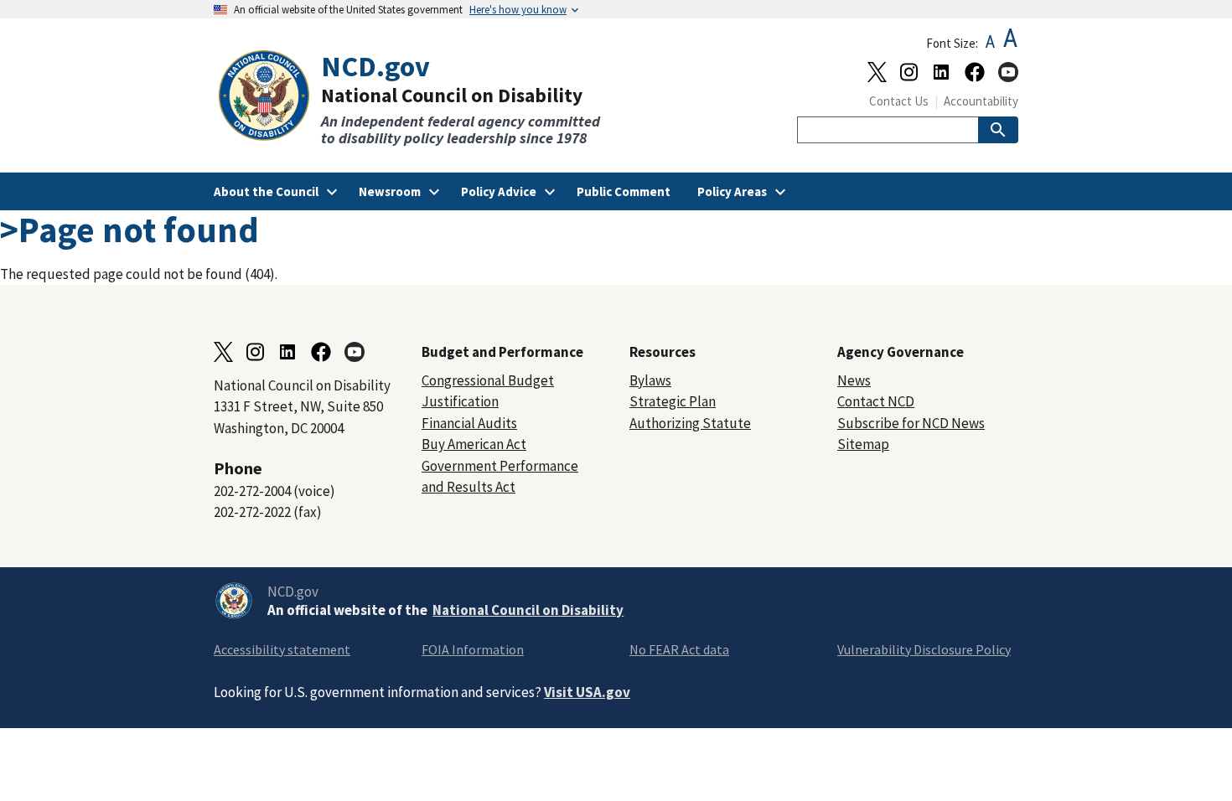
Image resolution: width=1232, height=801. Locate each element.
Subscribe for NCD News (911, 423)
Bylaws (650, 380)
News (854, 380)
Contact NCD (875, 401)
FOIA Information (473, 649)
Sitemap (863, 444)
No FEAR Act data (679, 649)
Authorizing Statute (690, 423)
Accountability (981, 101)
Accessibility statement (282, 649)
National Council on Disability (528, 610)
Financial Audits (469, 423)
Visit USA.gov (587, 692)
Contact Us (899, 101)
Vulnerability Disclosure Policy (924, 649)
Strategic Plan (672, 401)
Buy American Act (474, 444)
